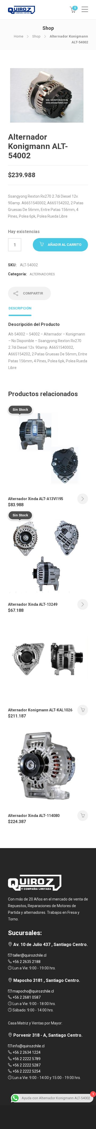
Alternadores (42, 274)
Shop (36, 36)
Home (18, 36)
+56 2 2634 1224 (26, 1052)
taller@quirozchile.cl (29, 955)
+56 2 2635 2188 (26, 962)
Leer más (82, 498)
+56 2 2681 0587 (26, 997)
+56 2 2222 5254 (26, 1071)
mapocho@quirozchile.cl (33, 991)
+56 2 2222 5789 (26, 1059)
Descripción (20, 308)
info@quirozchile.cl (28, 1046)
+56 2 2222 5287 (26, 1065)
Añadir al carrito (64, 245)
